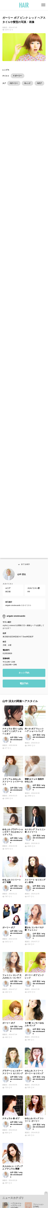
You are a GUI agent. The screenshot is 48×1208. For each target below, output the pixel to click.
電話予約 (24, 701)
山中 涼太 (21, 592)
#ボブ (39, 83)
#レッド (27, 83)
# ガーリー (17, 76)
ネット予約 (24, 690)
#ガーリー (14, 83)
